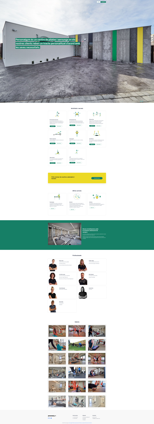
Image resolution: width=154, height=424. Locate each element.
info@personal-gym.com (96, 418)
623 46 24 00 (94, 417)
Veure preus (59, 126)
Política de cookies (82, 422)
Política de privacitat (75, 422)
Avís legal (70, 422)
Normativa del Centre (88, 422)
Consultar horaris (97, 178)
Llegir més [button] (52, 126)
